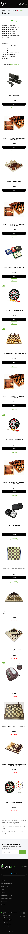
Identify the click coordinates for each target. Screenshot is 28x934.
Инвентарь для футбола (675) (9, 45)
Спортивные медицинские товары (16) (11, 40)
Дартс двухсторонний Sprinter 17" (14, 310)
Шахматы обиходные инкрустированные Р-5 (14, 353)
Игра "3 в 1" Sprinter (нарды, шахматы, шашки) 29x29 (14, 397)
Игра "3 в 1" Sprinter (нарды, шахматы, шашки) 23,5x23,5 (14, 483)
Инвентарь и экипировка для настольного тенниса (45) (12, 42)
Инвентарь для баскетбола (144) (10, 54)
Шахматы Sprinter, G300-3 (14, 181)
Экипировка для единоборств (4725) (10, 31)
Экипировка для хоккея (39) (8, 25)
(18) (5, 37)
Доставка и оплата (4, 886)
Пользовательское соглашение (6, 898)
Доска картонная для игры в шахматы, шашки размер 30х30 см (14, 569)
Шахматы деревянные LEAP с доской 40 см (14, 726)
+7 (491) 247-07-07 (6, 922)
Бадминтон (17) (5, 58)
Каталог (25, 866)
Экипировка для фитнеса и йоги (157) (11, 27)
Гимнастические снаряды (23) (9, 56)
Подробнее (14, 107)
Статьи (2, 889)
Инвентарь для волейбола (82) (9, 50)
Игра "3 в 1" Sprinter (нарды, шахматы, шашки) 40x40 (14, 138)
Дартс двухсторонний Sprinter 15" (14, 439)
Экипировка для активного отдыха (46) (11, 35)
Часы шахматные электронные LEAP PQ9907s (14, 688)
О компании (3, 880)
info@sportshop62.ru (7, 926)
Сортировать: (6, 64)
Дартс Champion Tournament (14, 802)
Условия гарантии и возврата (6, 883)
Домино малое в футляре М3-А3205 (14, 267)
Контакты (3, 892)
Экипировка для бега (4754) (8, 33)
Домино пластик (14, 95)
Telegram (15, 873)
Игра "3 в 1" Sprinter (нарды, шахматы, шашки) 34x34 (14, 225)
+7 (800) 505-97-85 (6, 917)
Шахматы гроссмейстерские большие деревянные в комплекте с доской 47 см (14, 612)
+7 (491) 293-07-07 (6, 915)
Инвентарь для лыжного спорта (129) (11, 48)
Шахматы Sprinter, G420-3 (14, 650)
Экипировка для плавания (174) (9, 29)
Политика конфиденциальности (6, 895)
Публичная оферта (4, 901)
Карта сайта (3, 904)
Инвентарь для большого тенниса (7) (11, 52)
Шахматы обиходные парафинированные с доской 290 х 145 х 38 (14, 765)
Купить (14, 104)
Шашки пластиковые (14, 525)
